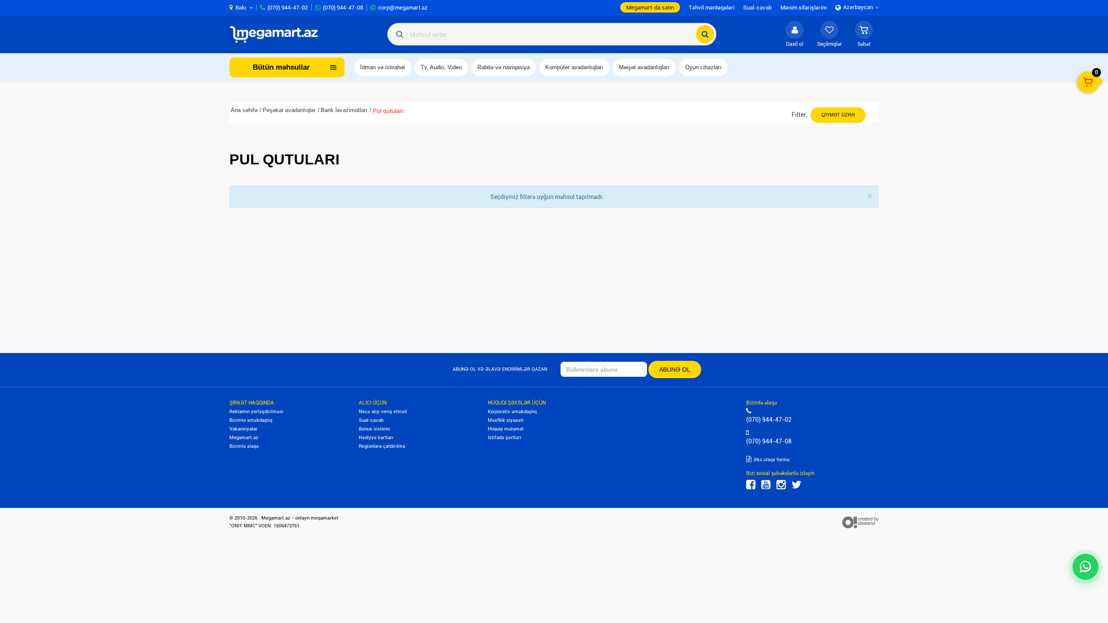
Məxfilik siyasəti (506, 420)
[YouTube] (765, 484)
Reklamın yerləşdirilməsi (256, 411)
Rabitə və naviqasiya (503, 67)
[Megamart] (276, 34)
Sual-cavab (371, 420)
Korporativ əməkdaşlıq (512, 411)
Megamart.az (243, 437)
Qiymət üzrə (838, 114)
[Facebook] (750, 484)
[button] (864, 34)
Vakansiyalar (243, 429)
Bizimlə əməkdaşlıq (250, 420)
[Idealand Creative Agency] (860, 522)
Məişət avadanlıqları (644, 67)
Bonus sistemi (374, 429)
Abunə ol (674, 369)
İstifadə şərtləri (504, 437)
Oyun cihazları (703, 67)
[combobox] (551, 34)
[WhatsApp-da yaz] (1085, 567)
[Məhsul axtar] (705, 34)
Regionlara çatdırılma (382, 446)
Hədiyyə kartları (376, 437)
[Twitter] (797, 484)
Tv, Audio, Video (441, 67)
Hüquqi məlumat (506, 429)
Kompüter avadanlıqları (574, 67)
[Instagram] (781, 484)
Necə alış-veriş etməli (383, 411)
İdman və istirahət (382, 67)
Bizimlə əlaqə (244, 446)
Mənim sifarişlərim (803, 7)
